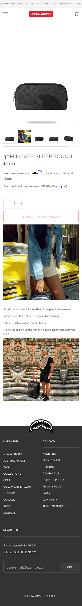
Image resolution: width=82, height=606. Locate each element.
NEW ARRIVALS (12, 454)
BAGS (6, 467)
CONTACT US (51, 473)
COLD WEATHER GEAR (17, 486)
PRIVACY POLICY (53, 486)
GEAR (6, 480)
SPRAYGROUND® (38, 596)
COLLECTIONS (12, 473)
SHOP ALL (9, 512)
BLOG (6, 506)
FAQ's (46, 493)
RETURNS (49, 467)
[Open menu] (9, 14)
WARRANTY (50, 499)
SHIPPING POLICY (53, 480)
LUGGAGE (9, 493)
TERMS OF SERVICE (55, 506)
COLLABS (9, 499)
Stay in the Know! (20, 552)
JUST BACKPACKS (14, 460)
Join (69, 567)
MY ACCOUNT (51, 460)
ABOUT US (49, 453)
